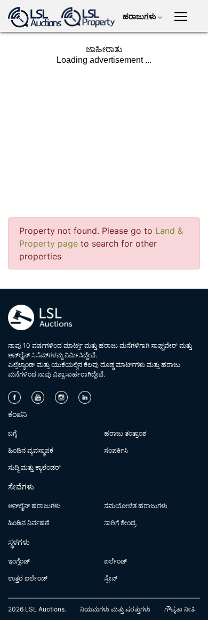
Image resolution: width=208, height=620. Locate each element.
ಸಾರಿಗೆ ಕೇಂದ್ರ (120, 523)
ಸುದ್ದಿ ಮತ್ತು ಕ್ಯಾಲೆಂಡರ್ (34, 467)
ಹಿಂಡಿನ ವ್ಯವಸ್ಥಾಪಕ (30, 450)
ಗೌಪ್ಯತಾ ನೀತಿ (179, 609)
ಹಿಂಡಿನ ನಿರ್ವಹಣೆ (29, 523)
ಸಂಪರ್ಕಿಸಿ (116, 450)
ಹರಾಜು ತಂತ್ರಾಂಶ (125, 433)
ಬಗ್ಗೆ (12, 433)
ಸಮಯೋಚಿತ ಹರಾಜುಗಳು (135, 506)
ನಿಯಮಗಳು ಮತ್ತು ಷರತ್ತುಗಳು (115, 609)
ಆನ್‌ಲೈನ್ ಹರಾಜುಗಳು (34, 506)
